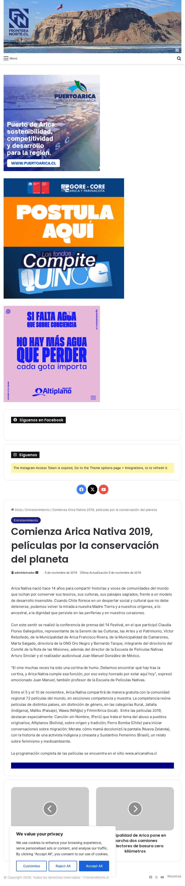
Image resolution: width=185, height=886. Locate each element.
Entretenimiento (37, 510)
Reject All (63, 866)
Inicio (18, 510)
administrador (25, 572)
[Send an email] (36, 572)
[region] (63, 851)
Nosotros (174, 876)
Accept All (94, 866)
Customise (31, 866)
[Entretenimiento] (92, 26)
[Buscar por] (179, 58)
